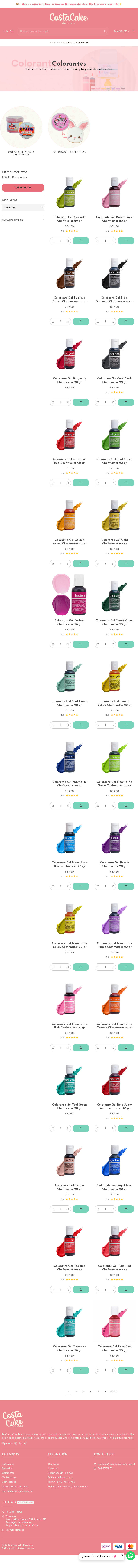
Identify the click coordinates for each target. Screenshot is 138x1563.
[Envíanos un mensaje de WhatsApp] (130, 1555)
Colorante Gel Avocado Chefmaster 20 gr (70, 219)
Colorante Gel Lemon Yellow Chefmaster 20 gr (115, 703)
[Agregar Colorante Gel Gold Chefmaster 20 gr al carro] (126, 563)
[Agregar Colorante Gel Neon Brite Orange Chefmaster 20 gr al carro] (126, 1047)
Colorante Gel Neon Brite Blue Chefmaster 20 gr (69, 864)
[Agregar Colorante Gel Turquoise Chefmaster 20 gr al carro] (81, 1370)
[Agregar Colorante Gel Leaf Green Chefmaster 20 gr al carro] (126, 482)
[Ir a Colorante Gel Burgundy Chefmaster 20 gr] (69, 352)
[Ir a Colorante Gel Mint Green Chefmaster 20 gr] (69, 675)
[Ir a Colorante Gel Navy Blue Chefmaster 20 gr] (69, 756)
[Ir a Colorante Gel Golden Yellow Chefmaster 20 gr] (69, 514)
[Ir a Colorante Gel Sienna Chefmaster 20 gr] (69, 1159)
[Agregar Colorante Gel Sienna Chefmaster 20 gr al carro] (81, 1209)
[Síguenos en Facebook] (20, 1443)
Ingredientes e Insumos (15, 1486)
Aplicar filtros (23, 187)
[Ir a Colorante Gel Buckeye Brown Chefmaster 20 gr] (69, 271)
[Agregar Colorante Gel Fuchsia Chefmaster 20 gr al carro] (81, 644)
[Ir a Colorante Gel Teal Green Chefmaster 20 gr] (69, 1078)
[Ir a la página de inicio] (69, 18)
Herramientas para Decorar (17, 1491)
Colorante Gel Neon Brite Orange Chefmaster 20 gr (114, 1026)
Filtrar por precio (12, 219)
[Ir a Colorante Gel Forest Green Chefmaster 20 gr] (114, 594)
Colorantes (65, 43)
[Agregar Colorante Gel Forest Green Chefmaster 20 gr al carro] (126, 644)
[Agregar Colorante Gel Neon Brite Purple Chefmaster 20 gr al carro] (126, 967)
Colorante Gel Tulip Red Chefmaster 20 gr (114, 1268)
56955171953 (105, 1468)
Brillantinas (8, 1463)
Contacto (53, 1463)
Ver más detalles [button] (15, 1529)
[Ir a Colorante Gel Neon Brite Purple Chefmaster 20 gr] (114, 917)
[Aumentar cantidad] (68, 240)
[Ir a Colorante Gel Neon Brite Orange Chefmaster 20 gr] (114, 998)
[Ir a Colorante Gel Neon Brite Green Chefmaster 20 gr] (114, 756)
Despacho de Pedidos (60, 1472)
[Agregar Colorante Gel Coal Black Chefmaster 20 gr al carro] (126, 402)
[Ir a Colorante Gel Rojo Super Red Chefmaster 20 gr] (114, 1078)
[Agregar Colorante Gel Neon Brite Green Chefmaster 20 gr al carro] (126, 805)
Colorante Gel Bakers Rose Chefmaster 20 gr (114, 219)
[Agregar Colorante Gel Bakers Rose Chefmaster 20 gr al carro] (126, 240)
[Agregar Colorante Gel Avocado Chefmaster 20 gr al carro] (81, 240)
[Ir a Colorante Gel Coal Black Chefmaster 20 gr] (114, 352)
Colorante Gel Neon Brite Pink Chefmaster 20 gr (69, 1026)
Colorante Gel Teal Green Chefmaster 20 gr (69, 1106)
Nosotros (53, 1468)
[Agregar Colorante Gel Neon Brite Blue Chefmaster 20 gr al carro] (81, 886)
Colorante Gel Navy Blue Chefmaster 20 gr (69, 784)
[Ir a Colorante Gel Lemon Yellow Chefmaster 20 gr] (114, 675)
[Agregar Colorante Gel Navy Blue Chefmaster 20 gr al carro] (81, 805)
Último (114, 1391)
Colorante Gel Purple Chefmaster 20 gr (114, 864)
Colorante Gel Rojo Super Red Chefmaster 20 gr (114, 1106)
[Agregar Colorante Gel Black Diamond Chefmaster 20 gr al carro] (126, 321)
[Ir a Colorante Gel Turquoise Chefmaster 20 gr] (69, 1320)
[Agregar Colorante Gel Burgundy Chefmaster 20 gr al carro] (81, 402)
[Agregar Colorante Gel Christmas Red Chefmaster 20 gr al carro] (81, 482)
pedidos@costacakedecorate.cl (116, 1463)
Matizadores (9, 1477)
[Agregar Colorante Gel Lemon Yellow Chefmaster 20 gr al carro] (126, 725)
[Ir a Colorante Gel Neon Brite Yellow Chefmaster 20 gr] (69, 917)
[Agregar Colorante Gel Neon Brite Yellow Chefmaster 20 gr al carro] (81, 967)
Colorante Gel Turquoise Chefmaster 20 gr (69, 1348)
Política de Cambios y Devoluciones (68, 1486)
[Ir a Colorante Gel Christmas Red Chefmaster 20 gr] (69, 433)
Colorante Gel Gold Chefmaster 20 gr (114, 542)
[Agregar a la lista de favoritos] (85, 191)
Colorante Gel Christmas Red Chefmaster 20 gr (69, 461)
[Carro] (134, 31)
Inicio (52, 43)
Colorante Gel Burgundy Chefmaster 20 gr (69, 380)
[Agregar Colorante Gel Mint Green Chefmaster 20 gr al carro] (81, 725)
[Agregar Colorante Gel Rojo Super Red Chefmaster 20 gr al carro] (126, 1128)
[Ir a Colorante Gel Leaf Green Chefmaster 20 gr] (114, 433)
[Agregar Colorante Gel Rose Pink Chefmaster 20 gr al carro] (126, 1370)
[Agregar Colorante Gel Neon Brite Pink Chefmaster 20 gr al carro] (81, 1047)
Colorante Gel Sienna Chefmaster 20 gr (69, 1187)
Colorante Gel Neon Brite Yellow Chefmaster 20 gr (69, 945)
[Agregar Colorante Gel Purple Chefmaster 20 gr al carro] (126, 886)
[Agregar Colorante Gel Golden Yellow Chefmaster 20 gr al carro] (81, 563)
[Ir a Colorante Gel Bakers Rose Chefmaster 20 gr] (114, 191)
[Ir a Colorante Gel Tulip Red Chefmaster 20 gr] (114, 1240)
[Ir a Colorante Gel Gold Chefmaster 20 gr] (114, 514)
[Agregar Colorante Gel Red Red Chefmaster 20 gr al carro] (81, 1289)
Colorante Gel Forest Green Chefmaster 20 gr (114, 622)
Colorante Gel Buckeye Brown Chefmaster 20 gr (69, 299)
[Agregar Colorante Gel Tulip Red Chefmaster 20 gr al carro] (126, 1289)
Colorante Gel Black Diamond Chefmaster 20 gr (115, 299)
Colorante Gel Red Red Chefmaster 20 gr (69, 1268)
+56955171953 (14, 1511)
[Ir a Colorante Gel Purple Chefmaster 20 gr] (114, 836)
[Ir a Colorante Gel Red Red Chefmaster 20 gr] (69, 1240)
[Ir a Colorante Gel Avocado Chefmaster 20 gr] (69, 191)
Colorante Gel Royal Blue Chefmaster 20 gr (114, 1187)
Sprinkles (7, 1468)
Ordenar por (9, 200)
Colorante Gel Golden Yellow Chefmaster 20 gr (69, 542)
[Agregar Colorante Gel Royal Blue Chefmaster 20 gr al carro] (126, 1209)
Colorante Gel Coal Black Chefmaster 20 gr (114, 380)
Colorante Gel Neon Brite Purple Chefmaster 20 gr (114, 945)
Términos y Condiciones (61, 1481)
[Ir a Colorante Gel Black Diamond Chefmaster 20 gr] (114, 271)
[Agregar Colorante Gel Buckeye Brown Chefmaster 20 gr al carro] (81, 321)
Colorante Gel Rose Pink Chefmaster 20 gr (114, 1348)
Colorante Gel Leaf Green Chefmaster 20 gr (114, 461)
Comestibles (9, 1481)
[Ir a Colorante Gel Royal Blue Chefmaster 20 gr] (114, 1159)
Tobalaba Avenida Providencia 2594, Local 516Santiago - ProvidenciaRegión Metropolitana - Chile (26, 1521)
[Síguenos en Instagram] (16, 1443)
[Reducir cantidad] (53, 240)
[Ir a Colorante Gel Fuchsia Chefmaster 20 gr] (69, 594)
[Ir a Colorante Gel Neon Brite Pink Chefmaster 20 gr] (69, 998)
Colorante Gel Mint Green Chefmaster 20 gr (69, 703)
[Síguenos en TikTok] (25, 1443)
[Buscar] (105, 31)
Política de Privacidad (60, 1477)
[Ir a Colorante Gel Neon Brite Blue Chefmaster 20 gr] (69, 836)
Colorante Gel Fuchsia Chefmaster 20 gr (69, 622)
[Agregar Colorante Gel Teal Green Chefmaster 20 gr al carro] (81, 1128)
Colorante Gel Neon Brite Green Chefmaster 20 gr (114, 784)
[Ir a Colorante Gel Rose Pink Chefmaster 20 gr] (114, 1320)
